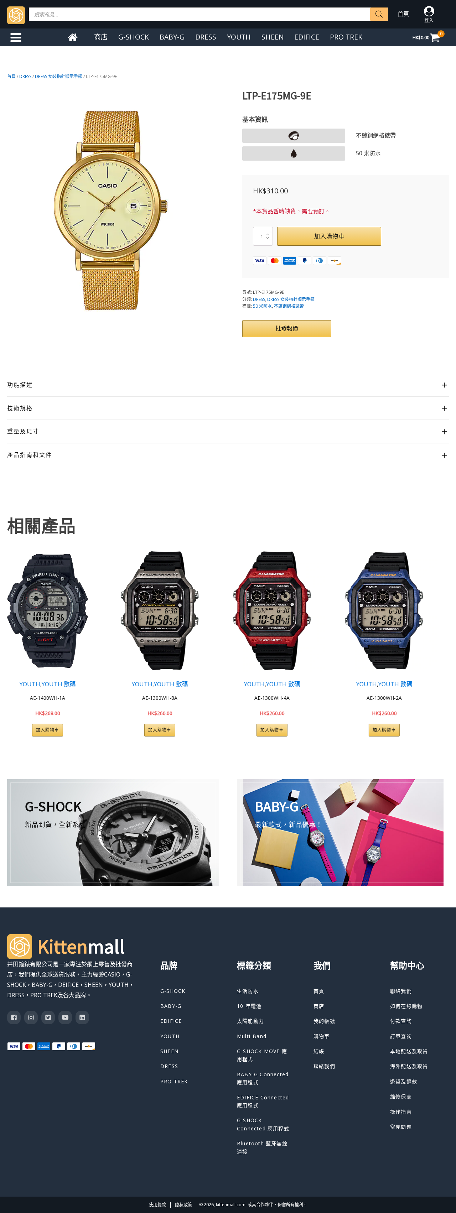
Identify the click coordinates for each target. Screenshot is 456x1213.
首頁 (403, 14)
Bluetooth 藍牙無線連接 (262, 1147)
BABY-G (172, 37)
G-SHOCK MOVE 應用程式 (262, 1055)
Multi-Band (251, 1036)
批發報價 (286, 328)
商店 (101, 37)
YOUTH (239, 37)
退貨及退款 (403, 1081)
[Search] (379, 14)
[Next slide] (443, 642)
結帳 (319, 1051)
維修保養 (401, 1096)
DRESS (205, 37)
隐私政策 (183, 1205)
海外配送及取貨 (409, 1066)
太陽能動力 (250, 1020)
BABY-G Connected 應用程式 (263, 1078)
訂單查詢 (401, 1036)
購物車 (322, 1036)
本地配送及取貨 (409, 1051)
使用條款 (157, 1205)
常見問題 (401, 1126)
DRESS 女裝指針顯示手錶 (58, 76)
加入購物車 (329, 236)
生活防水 (248, 991)
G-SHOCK (133, 37)
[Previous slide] (13, 642)
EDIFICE (306, 37)
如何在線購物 (406, 1006)
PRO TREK (346, 37)
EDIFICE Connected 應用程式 (263, 1101)
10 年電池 (249, 1006)
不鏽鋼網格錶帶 (289, 306)
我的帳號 (324, 1020)
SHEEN (272, 37)
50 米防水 (262, 306)
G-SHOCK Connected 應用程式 (263, 1124)
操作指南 (401, 1111)
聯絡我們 (324, 1066)
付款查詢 (401, 1020)
